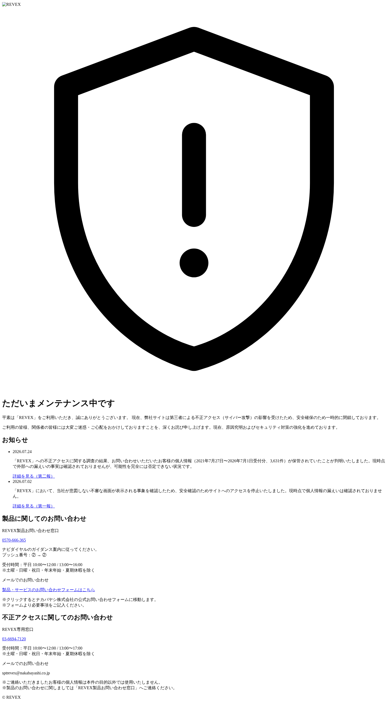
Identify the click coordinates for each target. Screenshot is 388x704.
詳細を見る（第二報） (34, 476)
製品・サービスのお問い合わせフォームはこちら (48, 590)
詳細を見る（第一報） (34, 506)
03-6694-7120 (14, 639)
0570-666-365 (14, 540)
